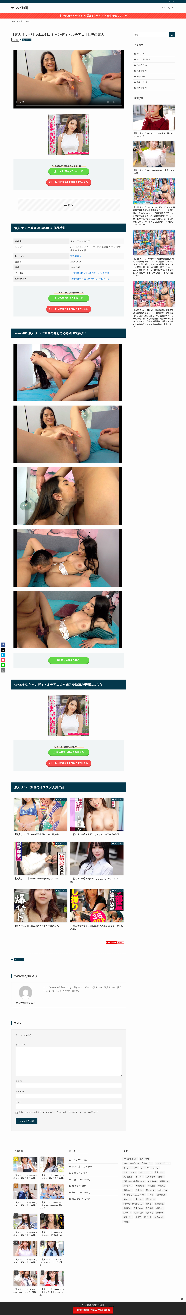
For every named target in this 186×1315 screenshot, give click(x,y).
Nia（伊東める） (130, 1159)
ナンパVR (141, 54)
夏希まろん (128, 1186)
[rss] (169, 1)
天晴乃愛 (151, 1186)
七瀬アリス (159, 1172)
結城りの (127, 1213)
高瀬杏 (126, 1222)
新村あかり (150, 1190)
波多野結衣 (159, 1204)
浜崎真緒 (127, 1208)
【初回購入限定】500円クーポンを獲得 (89, 273)
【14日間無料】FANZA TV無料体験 (91, 1310)
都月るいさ (159, 1217)
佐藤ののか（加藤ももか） (134, 1181)
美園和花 (149, 1213)
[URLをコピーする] (3, 670)
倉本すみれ (152, 1181)
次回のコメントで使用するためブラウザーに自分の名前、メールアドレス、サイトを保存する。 (59, 1112)
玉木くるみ (138, 1208)
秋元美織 (149, 1208)
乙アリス (139, 1177)
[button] (3, 645)
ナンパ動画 (19, 8)
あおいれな (144, 1159)
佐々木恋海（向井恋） (155, 1177)
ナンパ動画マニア (25, 1002)
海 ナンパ (141, 76)
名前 (19, 1081)
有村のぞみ (162, 1190)
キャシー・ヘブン (131, 1168)
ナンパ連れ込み (143, 59)
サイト (18, 1102)
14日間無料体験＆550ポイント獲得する (89, 279)
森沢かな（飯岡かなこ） (133, 1204)
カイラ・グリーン (163, 1163)
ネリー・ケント (130, 1172)
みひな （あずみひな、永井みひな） (138, 1163)
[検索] (173, 1)
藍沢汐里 (147, 1217)
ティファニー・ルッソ (150, 1168)
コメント (21, 1045)
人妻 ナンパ (142, 71)
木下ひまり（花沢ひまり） (134, 1195)
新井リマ (139, 1190)
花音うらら (128, 1217)
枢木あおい (150, 1199)
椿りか (149, 1204)
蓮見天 (138, 1217)
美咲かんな (138, 1213)
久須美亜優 (128, 1177)
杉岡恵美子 (161, 1195)
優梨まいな (164, 1181)
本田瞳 (150, 1195)
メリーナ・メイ (145, 1172)
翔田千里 (159, 1213)
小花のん (161, 1186)
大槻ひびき (140, 1186)
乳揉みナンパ (142, 65)
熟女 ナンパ (142, 82)
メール (20, 1091)
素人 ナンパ (27, 40)
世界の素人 (75, 256)
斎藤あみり (128, 1190)
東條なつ (127, 1199)
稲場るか (159, 1208)
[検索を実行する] (172, 34)
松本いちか (138, 1199)
